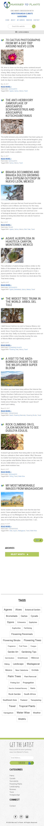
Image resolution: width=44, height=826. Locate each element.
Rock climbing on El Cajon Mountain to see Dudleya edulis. (22, 427)
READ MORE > (6, 87)
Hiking (11, 476)
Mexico (21, 91)
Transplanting (36, 700)
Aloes (11, 531)
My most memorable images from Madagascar (24, 487)
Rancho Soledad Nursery (18, 688)
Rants (32, 688)
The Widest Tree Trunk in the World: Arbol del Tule (23, 302)
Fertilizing (28, 628)
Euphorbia (16, 628)
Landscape (18, 664)
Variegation (8, 713)
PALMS (11, 227)
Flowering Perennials (20, 415)
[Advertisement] (22, 575)
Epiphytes (33, 622)
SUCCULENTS (13, 89)
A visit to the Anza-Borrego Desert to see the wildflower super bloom (22, 363)
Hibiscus (35, 658)
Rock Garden (14, 694)
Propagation (28, 682)
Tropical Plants (27, 706)
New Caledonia (21, 670)
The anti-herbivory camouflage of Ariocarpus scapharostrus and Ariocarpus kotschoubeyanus (20, 108)
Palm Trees (27, 229)
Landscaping (14, 787)
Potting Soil (15, 683)
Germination (9, 658)
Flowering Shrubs (31, 415)
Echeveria (21, 622)
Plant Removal (30, 676)
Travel (26, 91)
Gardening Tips (29, 652)
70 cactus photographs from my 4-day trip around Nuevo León (23, 43)
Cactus (16, 91)
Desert (11, 415)
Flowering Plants (16, 784)
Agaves (11, 91)
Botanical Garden (32, 610)
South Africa (30, 694)
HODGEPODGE (13, 413)
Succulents (14, 781)
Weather (37, 713)
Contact (13, 806)
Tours (12, 792)
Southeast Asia (10, 700)
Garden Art (13, 652)
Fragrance (12, 646)
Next (37, 540)
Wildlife (22, 719)
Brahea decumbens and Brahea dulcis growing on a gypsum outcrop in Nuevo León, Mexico (23, 176)
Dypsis (15, 531)
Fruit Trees (23, 646)
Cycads (34, 616)
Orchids (35, 670)
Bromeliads (17, 289)
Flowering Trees (14, 349)
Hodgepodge (15, 795)
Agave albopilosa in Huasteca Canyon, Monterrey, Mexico (20, 241)
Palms (12, 776)
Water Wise (21, 476)
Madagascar (21, 531)
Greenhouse (23, 658)
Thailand (23, 700)
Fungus (33, 646)
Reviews (13, 789)
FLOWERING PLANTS (15, 347)
